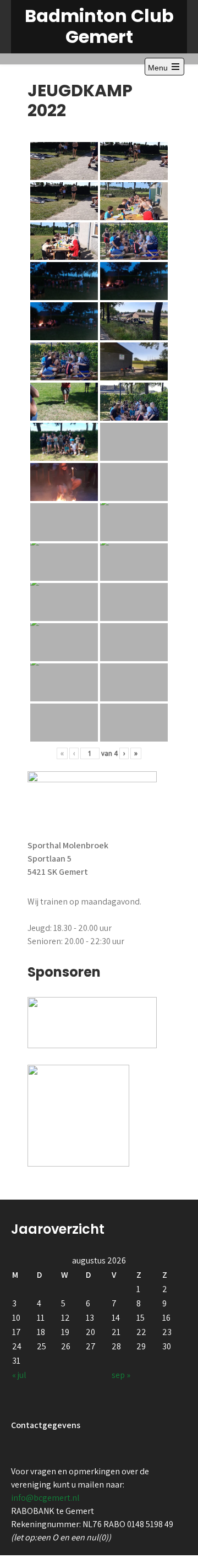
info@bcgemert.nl (45, 1497)
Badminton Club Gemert (99, 26)
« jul (19, 1375)
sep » (121, 1375)
